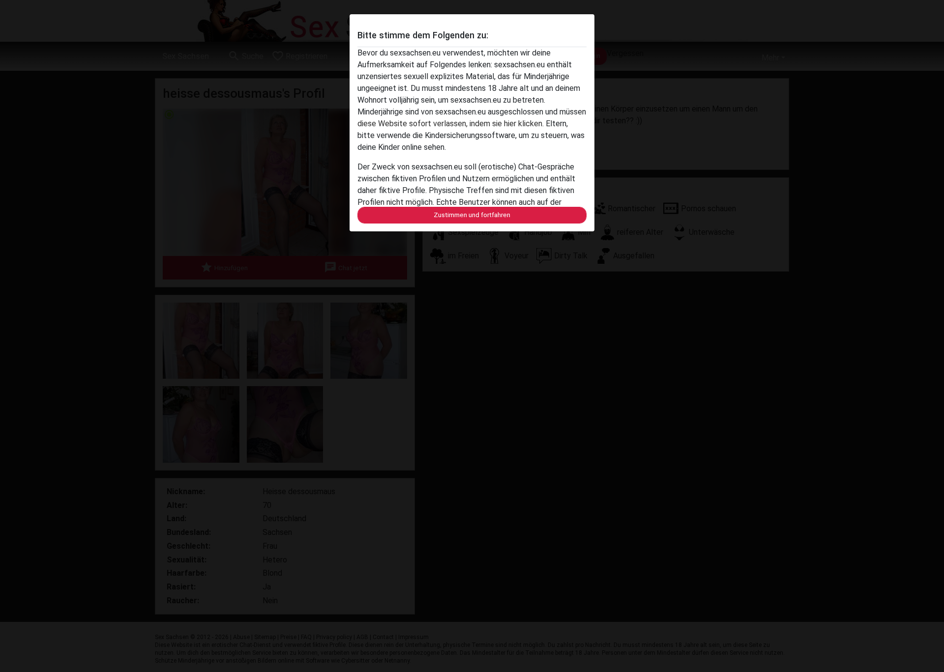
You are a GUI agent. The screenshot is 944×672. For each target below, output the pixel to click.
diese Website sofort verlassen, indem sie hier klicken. (450, 123)
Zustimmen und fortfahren (472, 215)
